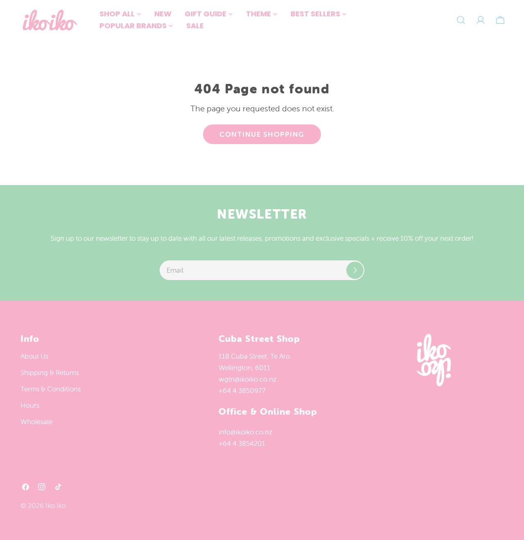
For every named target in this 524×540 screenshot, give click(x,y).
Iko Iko (55, 505)
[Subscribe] (355, 270)
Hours (29, 405)
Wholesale (36, 421)
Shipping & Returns (49, 372)
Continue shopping (262, 134)
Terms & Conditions (50, 388)
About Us (34, 356)
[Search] (461, 20)
